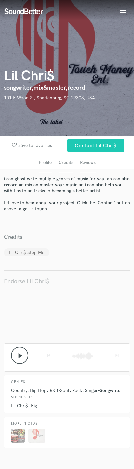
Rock (77, 390)
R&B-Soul (59, 390)
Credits (66, 162)
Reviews (88, 162)
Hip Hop (38, 390)
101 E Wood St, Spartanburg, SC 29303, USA (49, 98)
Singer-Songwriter (103, 390)
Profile (45, 162)
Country (19, 390)
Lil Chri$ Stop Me (26, 252)
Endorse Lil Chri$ (26, 281)
